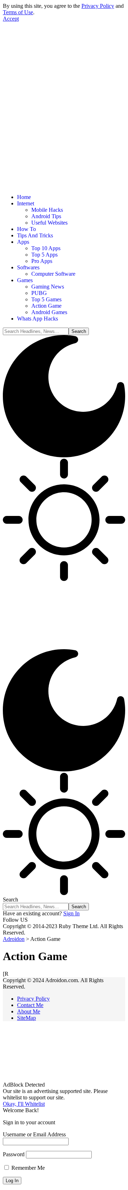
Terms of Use (18, 12)
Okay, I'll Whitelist (24, 1104)
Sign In (71, 913)
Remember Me (27, 1168)
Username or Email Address (34, 1134)
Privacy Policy (97, 6)
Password (14, 1154)
